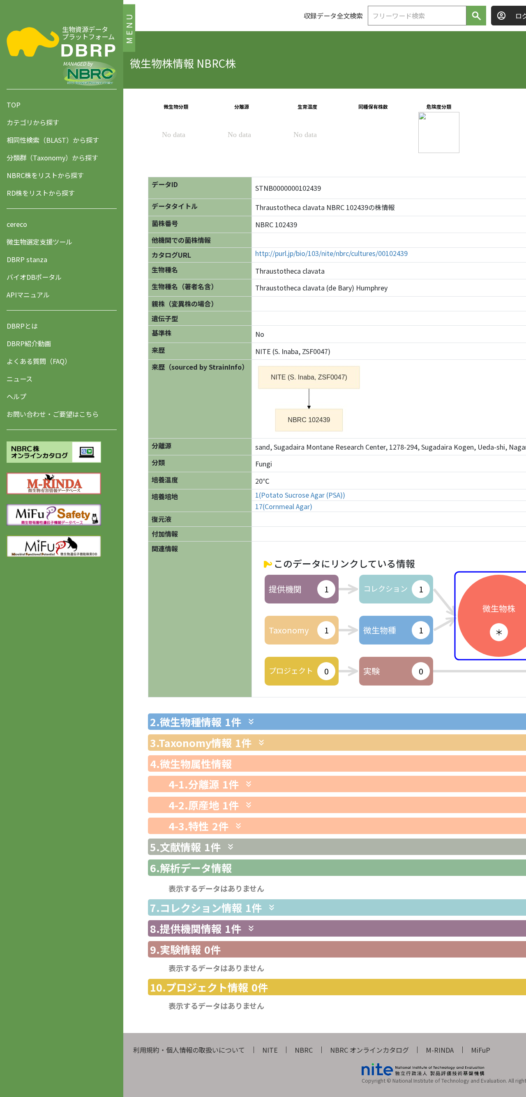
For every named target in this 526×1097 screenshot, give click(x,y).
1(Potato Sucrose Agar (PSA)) (300, 495)
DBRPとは (22, 326)
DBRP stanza (27, 259)
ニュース (19, 379)
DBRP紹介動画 (29, 343)
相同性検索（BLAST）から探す (53, 140)
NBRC (304, 1050)
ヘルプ (16, 396)
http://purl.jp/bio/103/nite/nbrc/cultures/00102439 (331, 253)
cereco (17, 224)
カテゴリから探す (33, 122)
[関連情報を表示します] (251, 721)
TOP (14, 105)
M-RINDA (440, 1050)
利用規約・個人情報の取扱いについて (189, 1050)
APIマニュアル (28, 294)
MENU (129, 27)
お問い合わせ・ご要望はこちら (53, 414)
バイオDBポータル (34, 277)
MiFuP (480, 1050)
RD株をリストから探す (41, 193)
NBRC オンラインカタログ (369, 1050)
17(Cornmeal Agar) (283, 506)
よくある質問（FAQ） (39, 361)
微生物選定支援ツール (39, 242)
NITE (270, 1050)
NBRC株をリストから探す (45, 175)
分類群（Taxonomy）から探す (52, 157)
